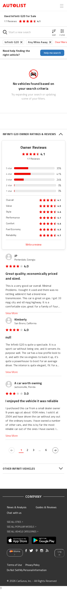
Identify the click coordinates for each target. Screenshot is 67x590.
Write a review (33, 245)
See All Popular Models (21, 526)
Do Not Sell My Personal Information (27, 570)
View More (11, 313)
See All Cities (15, 522)
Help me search (52, 53)
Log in (59, 553)
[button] (54, 32)
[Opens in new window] (18, 540)
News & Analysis (16, 507)
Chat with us (14, 513)
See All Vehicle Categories (22, 531)
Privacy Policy (32, 565)
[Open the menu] (61, 6)
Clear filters (61, 42)
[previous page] (12, 450)
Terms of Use (14, 565)
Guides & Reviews (46, 507)
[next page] (55, 450)
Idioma (16, 551)
